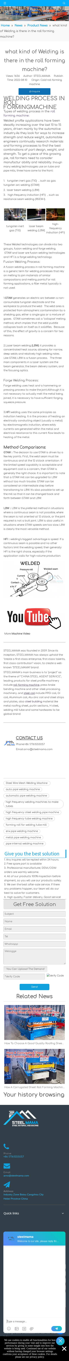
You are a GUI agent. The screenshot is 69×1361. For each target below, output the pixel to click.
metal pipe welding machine (23, 837)
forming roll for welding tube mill (26, 825)
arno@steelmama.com (38, 749)
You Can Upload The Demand (25, 969)
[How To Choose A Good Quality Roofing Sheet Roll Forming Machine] (34, 1022)
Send (34, 987)
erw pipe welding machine (22, 831)
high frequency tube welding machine (29, 818)
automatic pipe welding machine (26, 795)
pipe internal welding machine (24, 843)
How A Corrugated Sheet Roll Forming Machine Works (34, 1087)
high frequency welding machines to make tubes (32, 804)
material (39, 701)
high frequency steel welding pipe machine (32, 812)
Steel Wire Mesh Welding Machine (27, 783)
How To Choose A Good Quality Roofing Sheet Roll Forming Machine (34, 1043)
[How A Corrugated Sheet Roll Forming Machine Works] (34, 1066)
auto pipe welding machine (23, 789)
